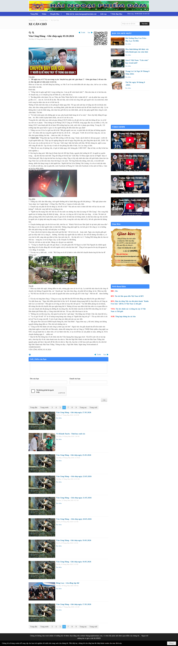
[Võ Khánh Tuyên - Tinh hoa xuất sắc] (42, 442)
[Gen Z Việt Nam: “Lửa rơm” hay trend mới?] (117, 63)
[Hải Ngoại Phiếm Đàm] (89, 6)
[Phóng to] (33, 32)
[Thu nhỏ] (30, 32)
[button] (56, 14)
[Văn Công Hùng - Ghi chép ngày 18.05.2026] (42, 570)
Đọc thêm (59, 418)
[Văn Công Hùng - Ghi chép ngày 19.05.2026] (42, 549)
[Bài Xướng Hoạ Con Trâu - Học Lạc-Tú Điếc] (117, 41)
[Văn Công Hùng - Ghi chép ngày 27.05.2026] (42, 421)
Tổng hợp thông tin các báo (125, 316)
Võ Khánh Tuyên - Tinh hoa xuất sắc (70, 434)
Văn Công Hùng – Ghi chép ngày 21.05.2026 (74, 498)
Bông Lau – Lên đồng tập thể (67, 583)
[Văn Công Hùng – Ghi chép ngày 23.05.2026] (42, 485)
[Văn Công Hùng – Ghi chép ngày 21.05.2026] (42, 506)
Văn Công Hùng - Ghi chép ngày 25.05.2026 (73, 455)
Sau (89, 32)
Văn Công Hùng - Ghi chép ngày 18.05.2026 (73, 562)
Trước (83, 32)
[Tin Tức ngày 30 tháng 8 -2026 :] (117, 85)
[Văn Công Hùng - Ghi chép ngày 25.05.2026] (42, 463)
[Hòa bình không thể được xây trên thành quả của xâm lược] (117, 52)
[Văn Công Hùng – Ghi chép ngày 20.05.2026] (42, 527)
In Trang (30, 354)
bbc (116, 291)
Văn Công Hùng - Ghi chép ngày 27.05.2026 (73, 412)
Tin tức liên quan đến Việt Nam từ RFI (129, 296)
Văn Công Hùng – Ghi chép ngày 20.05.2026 (74, 519)
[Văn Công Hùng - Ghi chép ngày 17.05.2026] (42, 613)
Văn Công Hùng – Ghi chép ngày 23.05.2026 (74, 476)
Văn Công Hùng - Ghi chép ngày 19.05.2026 (73, 540)
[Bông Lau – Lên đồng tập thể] (42, 591)
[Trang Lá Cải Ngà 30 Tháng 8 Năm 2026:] (117, 74)
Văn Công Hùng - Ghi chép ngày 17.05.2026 (73, 604)
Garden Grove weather (130, 123)
